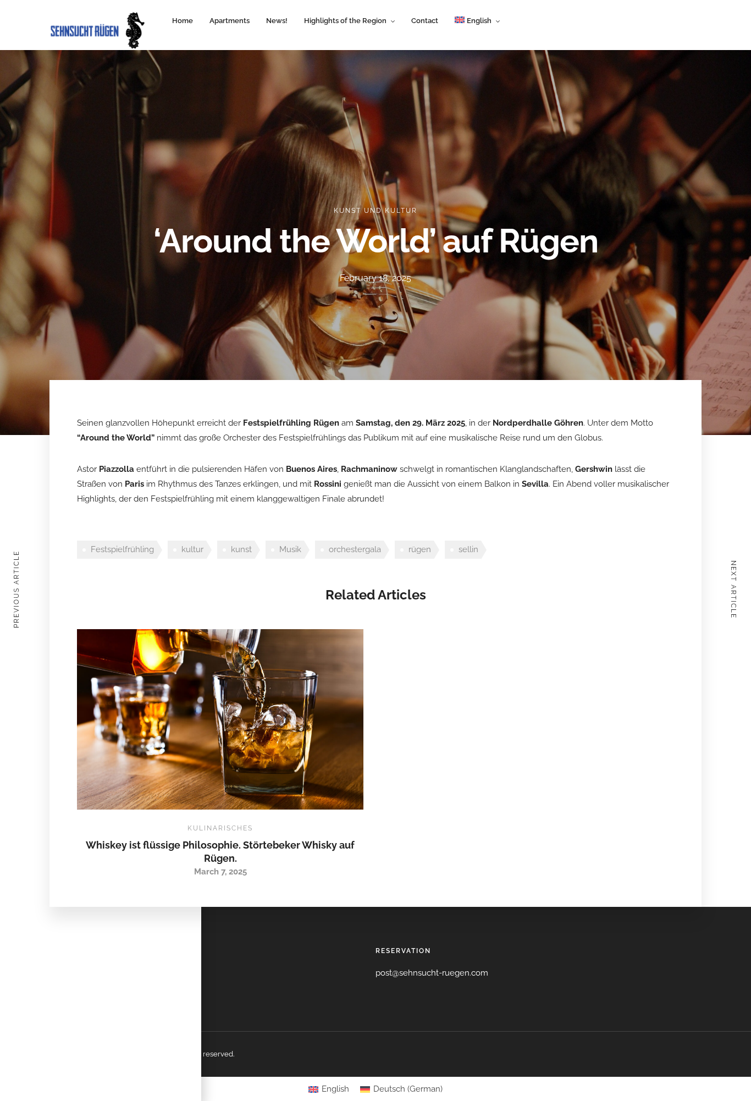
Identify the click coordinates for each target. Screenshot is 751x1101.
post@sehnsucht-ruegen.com (431, 973)
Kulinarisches (220, 828)
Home (182, 20)
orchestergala (355, 549)
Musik (290, 549)
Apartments (229, 20)
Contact (424, 20)
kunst (241, 549)
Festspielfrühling (122, 549)
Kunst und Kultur (375, 210)
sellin (468, 549)
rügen (419, 549)
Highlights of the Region (345, 20)
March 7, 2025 (220, 872)
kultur (192, 549)
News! (277, 20)
